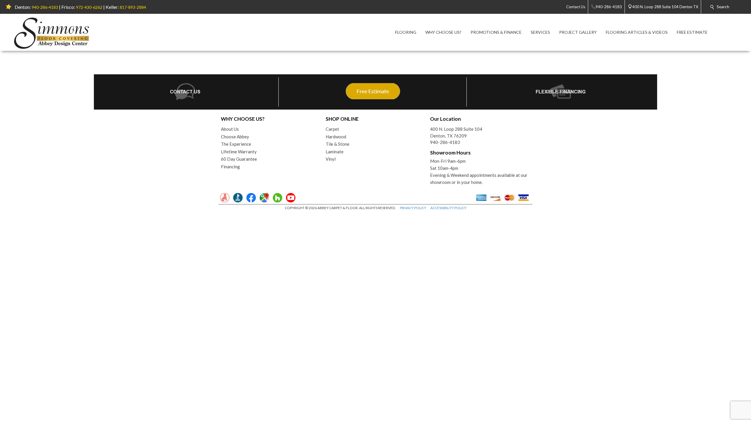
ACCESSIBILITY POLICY (448, 208)
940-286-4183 (45, 7)
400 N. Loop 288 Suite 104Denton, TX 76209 (456, 132)
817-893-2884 (133, 7)
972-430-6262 (89, 7)
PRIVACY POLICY (413, 208)
